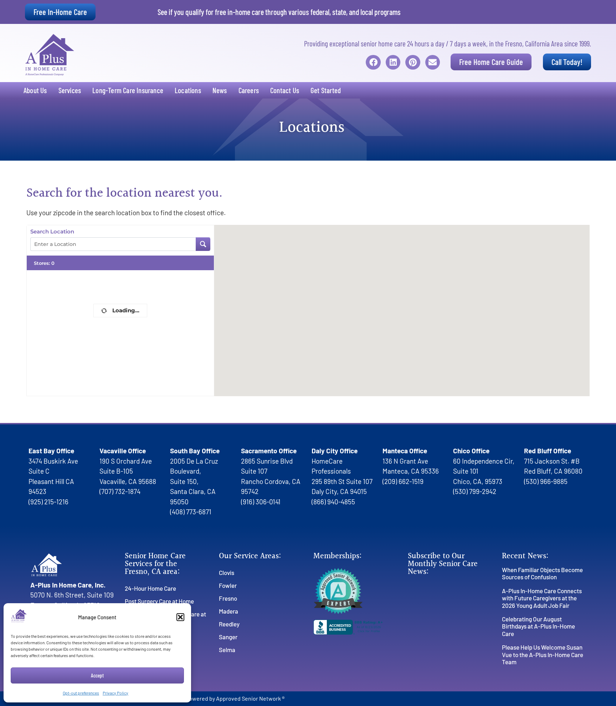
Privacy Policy (115, 692)
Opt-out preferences (81, 692)
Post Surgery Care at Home (159, 601)
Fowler (228, 585)
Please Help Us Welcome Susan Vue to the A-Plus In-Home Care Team (542, 654)
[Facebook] (373, 62)
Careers (248, 90)
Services (69, 90)
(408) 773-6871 (190, 512)
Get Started (325, 90)
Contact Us (284, 90)
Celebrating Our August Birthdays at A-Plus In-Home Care (538, 626)
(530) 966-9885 (546, 481)
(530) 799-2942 (474, 491)
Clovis (226, 572)
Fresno (228, 598)
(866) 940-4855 (333, 502)
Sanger (228, 636)
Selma (227, 649)
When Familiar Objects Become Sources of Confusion (542, 573)
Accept (97, 675)
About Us (35, 90)
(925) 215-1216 (48, 502)
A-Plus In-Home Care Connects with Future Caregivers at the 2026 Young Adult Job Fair (542, 598)
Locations (188, 90)
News (219, 90)
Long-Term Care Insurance (127, 90)
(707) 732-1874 (119, 491)
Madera (228, 611)
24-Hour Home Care (150, 588)
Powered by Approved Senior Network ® (235, 698)
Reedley (229, 623)
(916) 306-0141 (261, 502)
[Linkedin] (393, 62)
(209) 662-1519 (403, 481)
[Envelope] (432, 62)
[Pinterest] (412, 62)
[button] (180, 617)
